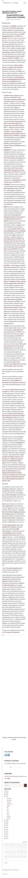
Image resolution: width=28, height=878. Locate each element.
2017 (7, 825)
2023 (7, 793)
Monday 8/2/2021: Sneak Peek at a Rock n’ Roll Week (16, 16)
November (9, 800)
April (8, 813)
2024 (7, 791)
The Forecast (17, 19)
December (9, 798)
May (8, 811)
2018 (7, 824)
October (9, 802)
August (8, 805)
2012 (7, 834)
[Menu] (24, 2)
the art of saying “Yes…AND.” (15, 117)
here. (22, 522)
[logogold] (11, 2)
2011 (7, 836)
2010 (7, 838)
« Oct (5, 863)
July (7, 807)
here (17, 522)
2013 (7, 833)
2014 (7, 831)
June (8, 809)
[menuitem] (24, 2)
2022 (7, 794)
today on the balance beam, (9, 555)
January (8, 818)
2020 (7, 820)
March (8, 814)
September (9, 803)
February (9, 816)
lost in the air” (22, 541)
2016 (7, 827)
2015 (7, 829)
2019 (7, 822)
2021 (7, 796)
